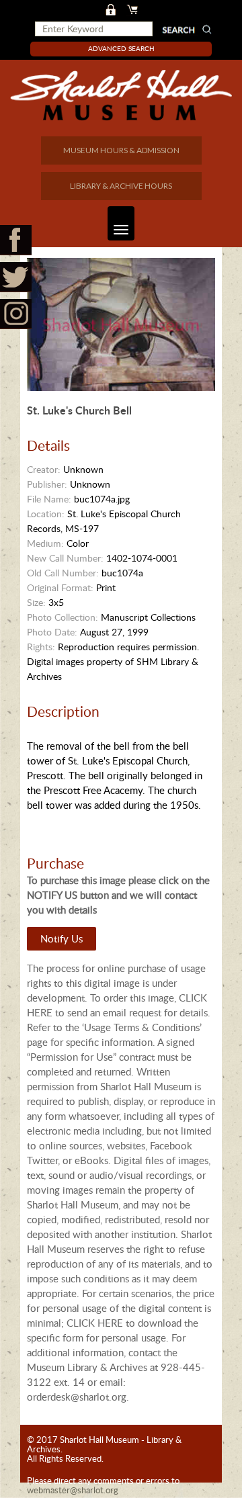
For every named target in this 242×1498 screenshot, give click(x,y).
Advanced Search (121, 48)
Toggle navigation (121, 223)
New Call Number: (65, 558)
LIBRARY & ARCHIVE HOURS (121, 186)
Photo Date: (52, 631)
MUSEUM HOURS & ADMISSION (121, 150)
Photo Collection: (62, 617)
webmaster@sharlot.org (72, 1490)
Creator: (44, 469)
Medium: (45, 543)
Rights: (41, 646)
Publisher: (47, 484)
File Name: (49, 498)
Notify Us (61, 938)
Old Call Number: (63, 572)
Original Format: (60, 587)
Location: (46, 513)
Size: (36, 602)
